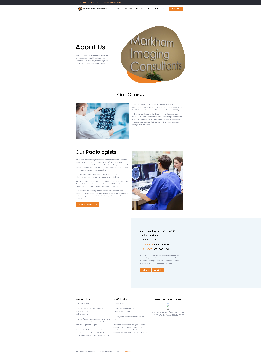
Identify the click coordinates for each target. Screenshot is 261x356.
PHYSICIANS (175, 9)
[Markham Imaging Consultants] (93, 9)
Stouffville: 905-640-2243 (111, 2)
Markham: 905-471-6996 (89, 2)
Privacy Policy (126, 351)
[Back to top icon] (183, 351)
